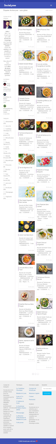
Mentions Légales (34, 393)
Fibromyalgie (20, 413)
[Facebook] (7, 1)
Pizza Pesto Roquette (25, 29)
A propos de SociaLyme (32, 389)
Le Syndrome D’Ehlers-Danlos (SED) (21, 408)
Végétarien (9, 196)
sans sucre (8, 183)
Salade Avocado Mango (26, 64)
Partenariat (32, 399)
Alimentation (9, 121)
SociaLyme (9, 187)
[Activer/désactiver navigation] (51, 5)
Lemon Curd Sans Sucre (26, 235)
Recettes (8, 169)
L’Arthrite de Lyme (20, 402)
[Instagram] (9, 1)
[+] (27, 21)
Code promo (19, 422)
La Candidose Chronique (20, 389)
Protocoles (8, 165)
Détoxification (10, 138)
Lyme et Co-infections (19, 397)
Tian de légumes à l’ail (25, 167)
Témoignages (9, 192)
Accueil (47, 10)
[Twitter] (4, 1)
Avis (7, 126)
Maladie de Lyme (21, 393)
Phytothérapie (9, 160)
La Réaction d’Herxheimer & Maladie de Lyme (21, 417)
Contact (31, 396)
